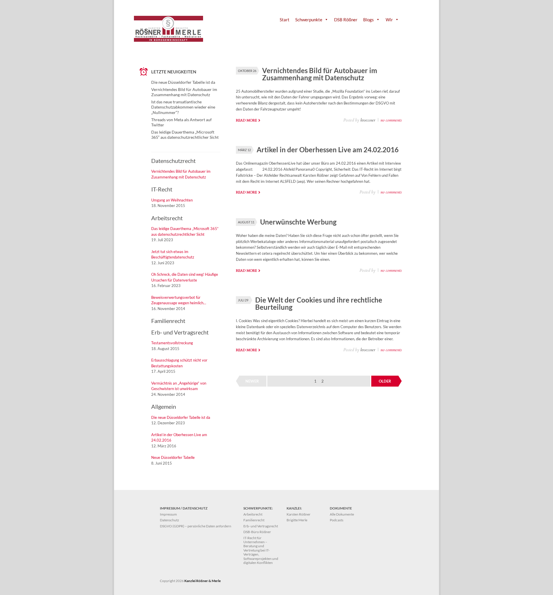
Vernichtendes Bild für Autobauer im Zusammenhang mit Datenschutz (319, 74)
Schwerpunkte (308, 19)
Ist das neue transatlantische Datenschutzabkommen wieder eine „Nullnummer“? (183, 107)
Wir (389, 19)
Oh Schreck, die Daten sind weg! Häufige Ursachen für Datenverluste (184, 277)
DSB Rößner (345, 19)
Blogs (368, 19)
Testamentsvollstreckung (172, 343)
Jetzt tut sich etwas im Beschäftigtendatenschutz (172, 254)
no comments (391, 120)
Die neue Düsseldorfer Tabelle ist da (183, 82)
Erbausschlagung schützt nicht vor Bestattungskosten (179, 363)
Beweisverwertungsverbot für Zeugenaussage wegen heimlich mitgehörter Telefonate (177, 300)
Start (284, 19)
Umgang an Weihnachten (172, 200)
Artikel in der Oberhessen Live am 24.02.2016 (328, 149)
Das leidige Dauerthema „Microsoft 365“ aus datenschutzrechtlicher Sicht (185, 135)
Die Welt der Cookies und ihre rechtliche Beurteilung (318, 303)
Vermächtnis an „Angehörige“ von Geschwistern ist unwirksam (178, 386)
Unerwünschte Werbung (298, 222)
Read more (246, 120)
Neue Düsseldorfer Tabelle (173, 457)
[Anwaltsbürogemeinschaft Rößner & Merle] (168, 40)
